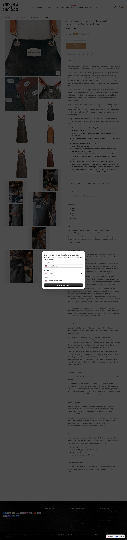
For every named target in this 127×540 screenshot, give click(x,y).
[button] (115, 536)
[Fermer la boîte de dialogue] (84, 253)
